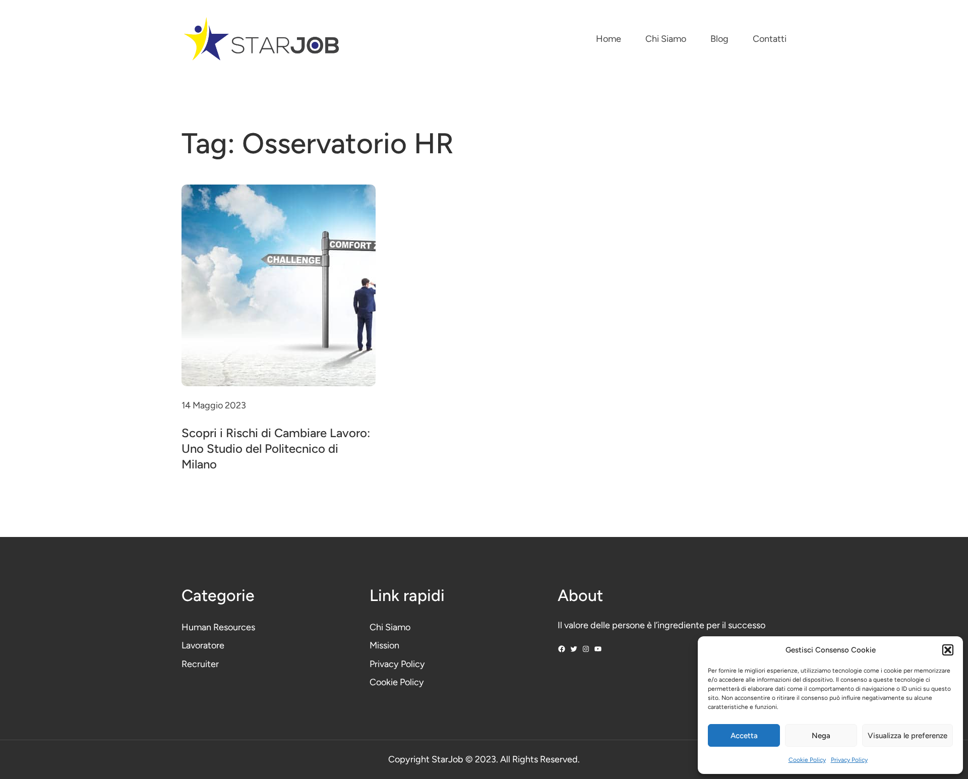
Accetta (744, 735)
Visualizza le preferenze (907, 735)
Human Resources (218, 627)
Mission (384, 645)
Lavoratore (203, 645)
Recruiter (200, 664)
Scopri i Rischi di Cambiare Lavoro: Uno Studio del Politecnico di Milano (276, 448)
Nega (821, 735)
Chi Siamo (390, 627)
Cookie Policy (807, 759)
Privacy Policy (849, 759)
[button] (948, 650)
